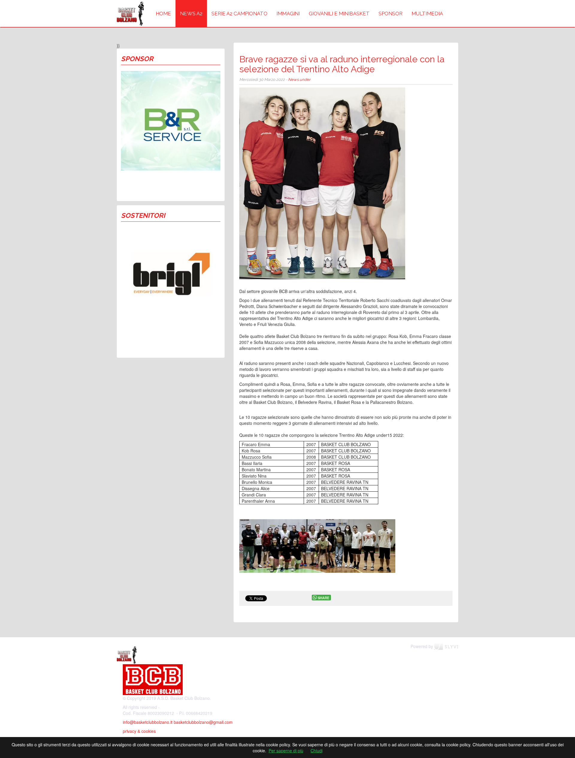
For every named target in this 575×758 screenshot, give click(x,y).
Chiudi (317, 751)
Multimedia (427, 13)
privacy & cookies (139, 731)
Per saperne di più (286, 751)
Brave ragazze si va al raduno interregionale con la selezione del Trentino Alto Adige (341, 64)
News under (299, 79)
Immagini (288, 13)
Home (163, 13)
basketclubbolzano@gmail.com (203, 722)
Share (323, 597)
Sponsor (390, 13)
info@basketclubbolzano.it (147, 722)
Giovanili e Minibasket (339, 13)
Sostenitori (143, 215)
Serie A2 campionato (239, 13)
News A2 (191, 13)
